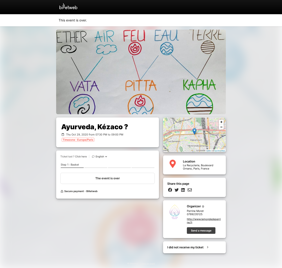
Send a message (201, 230)
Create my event (147, 263)
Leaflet (208, 151)
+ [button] (221, 122)
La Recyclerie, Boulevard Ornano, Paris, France (198, 167)
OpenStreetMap (219, 151)
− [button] (221, 127)
